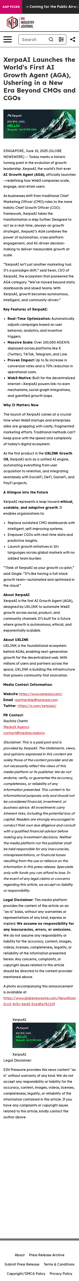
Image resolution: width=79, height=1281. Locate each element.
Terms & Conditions (59, 1264)
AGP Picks (11, 7)
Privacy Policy (61, 1273)
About (20, 1255)
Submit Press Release (22, 1264)
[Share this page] (73, 39)
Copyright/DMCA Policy (26, 1273)
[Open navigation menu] (7, 39)
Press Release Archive (46, 1255)
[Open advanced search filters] (61, 39)
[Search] (51, 39)
